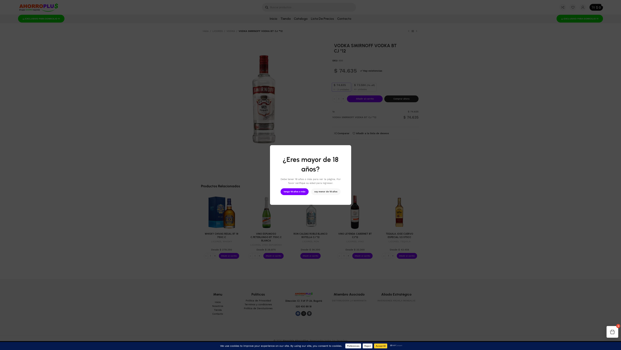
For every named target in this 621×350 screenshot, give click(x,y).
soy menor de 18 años (325, 191)
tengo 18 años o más (294, 191)
